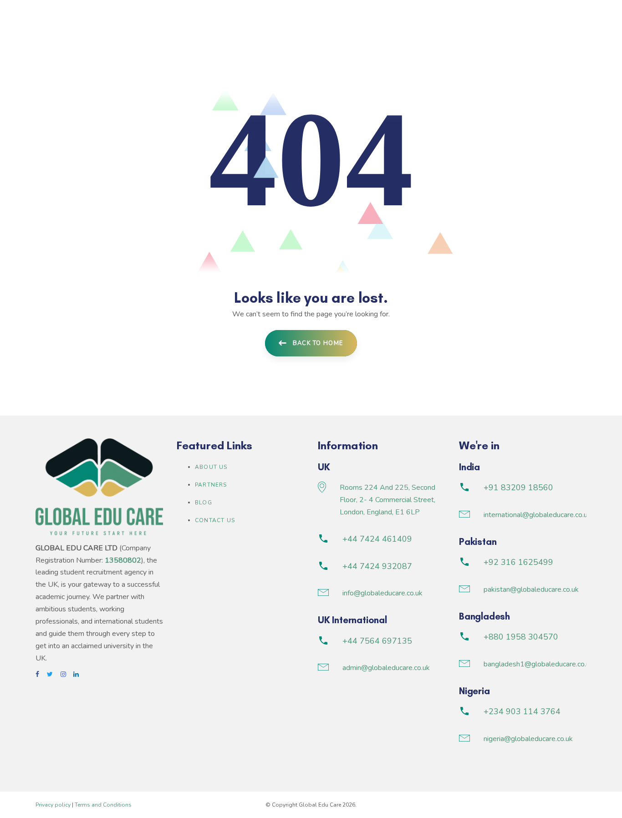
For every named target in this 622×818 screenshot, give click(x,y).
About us (211, 467)
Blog (203, 502)
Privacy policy (53, 804)
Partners (211, 484)
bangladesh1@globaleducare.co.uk (538, 664)
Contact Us (215, 520)
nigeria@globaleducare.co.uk (528, 739)
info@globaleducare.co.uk (382, 593)
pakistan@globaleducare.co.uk (531, 589)
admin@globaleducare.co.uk (386, 668)
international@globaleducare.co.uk (537, 515)
